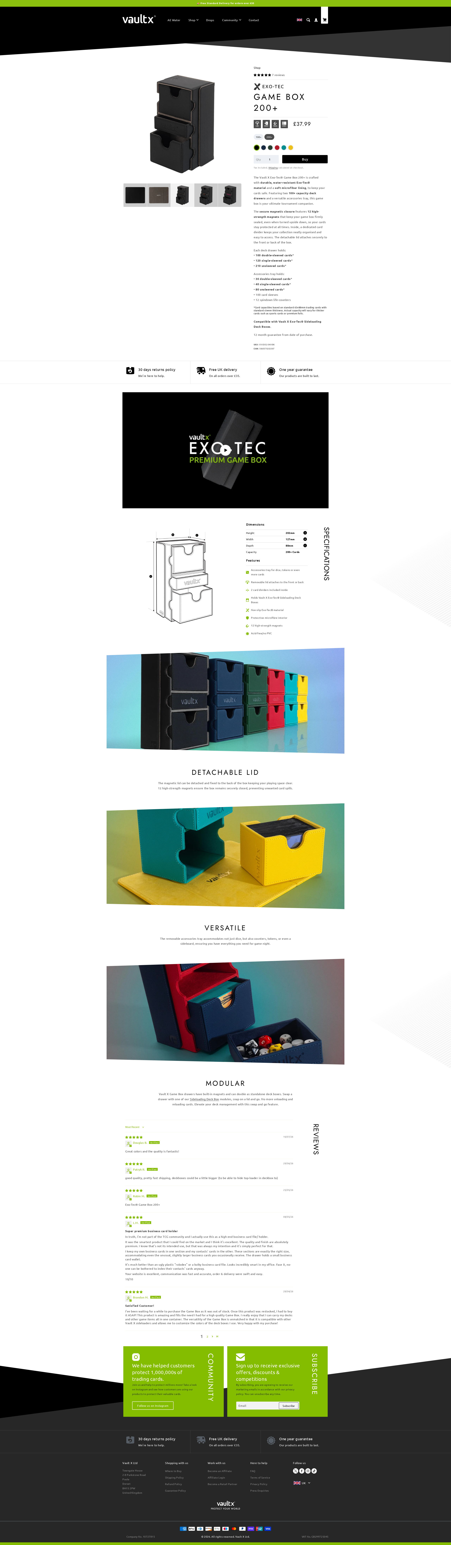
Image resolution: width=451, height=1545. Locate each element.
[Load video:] (225, 450)
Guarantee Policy (175, 1490)
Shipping (273, 167)
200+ (269, 136)
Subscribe (289, 1405)
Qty (258, 159)
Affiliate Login (216, 1477)
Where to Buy (173, 1471)
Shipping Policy (174, 1477)
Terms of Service (260, 1477)
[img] (134, 1137)
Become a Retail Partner (222, 1484)
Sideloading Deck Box (204, 1099)
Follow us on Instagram (152, 1405)
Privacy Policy (258, 1484)
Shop (257, 67)
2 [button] (207, 1336)
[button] (193, 21)
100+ (258, 136)
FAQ (252, 1471)
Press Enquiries (259, 1490)
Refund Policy (173, 1484)
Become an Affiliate (220, 1471)
